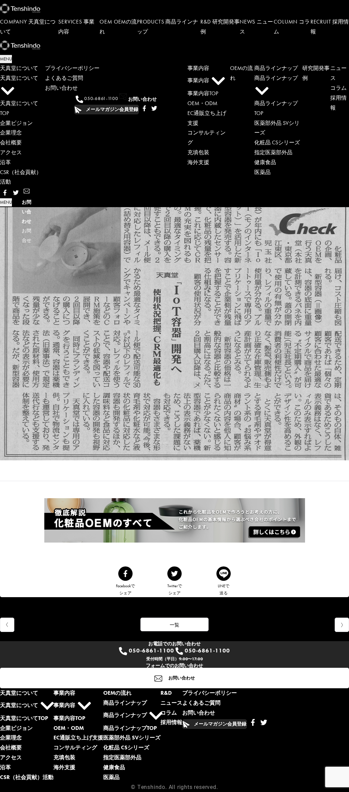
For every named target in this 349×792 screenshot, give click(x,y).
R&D (166, 692)
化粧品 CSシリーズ (277, 142)
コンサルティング (75, 747)
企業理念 (11, 132)
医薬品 (262, 172)
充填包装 (198, 152)
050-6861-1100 (100, 98)
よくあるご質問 (64, 78)
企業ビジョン (16, 123)
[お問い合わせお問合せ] (26, 192)
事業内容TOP (202, 93)
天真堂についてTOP (24, 718)
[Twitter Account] (154, 109)
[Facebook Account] (144, 109)
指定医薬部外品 (273, 152)
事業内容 (198, 68)
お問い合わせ (61, 87)
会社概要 (11, 142)
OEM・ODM (202, 103)
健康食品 (265, 162)
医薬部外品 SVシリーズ (132, 737)
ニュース (171, 702)
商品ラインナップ (276, 68)
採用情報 (171, 722)
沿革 (5, 162)
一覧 (174, 625)
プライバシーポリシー (72, 68)
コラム (338, 87)
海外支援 (198, 162)
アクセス (11, 152)
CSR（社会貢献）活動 (27, 777)
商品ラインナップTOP (130, 728)
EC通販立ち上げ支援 (78, 737)
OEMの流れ (117, 692)
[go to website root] (174, 8)
